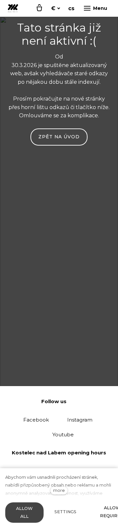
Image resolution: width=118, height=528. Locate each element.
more (59, 490)
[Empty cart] (39, 8)
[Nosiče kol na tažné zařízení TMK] (13, 8)
